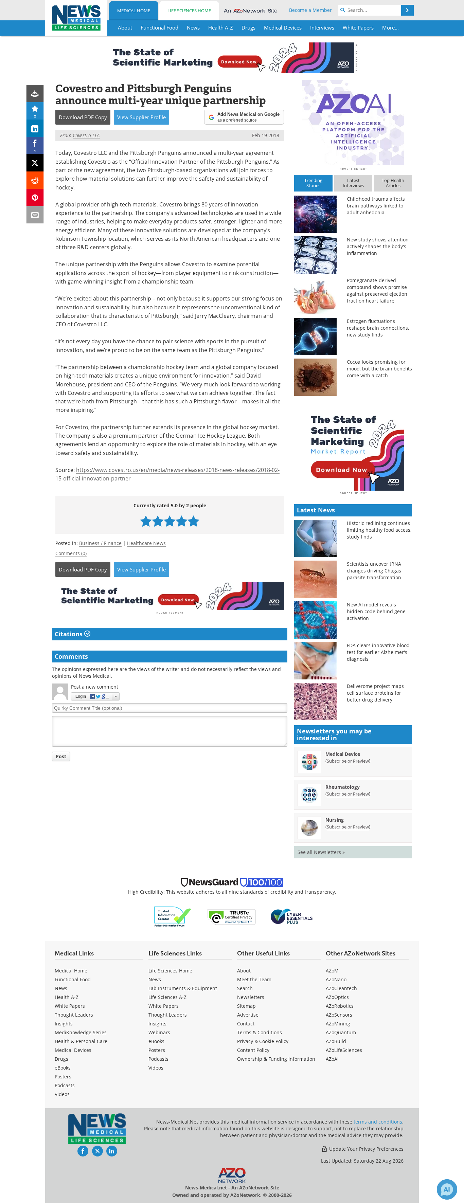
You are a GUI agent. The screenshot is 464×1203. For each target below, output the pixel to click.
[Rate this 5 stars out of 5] (193, 521)
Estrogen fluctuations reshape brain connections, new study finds (378, 328)
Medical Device (342, 754)
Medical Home (133, 10)
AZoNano (336, 979)
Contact (245, 1023)
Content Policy (253, 1050)
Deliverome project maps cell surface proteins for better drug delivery (375, 693)
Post (61, 756)
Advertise (247, 1014)
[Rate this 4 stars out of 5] (182, 521)
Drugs (61, 1059)
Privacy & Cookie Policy (262, 1041)
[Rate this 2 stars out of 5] (158, 521)
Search (245, 988)
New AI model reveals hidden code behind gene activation (376, 611)
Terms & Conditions (259, 1032)
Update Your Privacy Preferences (366, 1149)
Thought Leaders (74, 1014)
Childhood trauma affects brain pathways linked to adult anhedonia (376, 206)
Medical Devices (73, 1050)
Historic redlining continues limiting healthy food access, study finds (379, 530)
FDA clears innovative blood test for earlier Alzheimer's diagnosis (378, 652)
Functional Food (73, 979)
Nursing (334, 820)
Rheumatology (342, 787)
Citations (69, 634)
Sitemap (246, 1006)
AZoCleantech (341, 988)
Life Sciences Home (189, 10)
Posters (63, 1076)
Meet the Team (254, 979)
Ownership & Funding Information (276, 1059)
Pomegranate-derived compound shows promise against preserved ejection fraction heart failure (377, 290)
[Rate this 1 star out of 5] (146, 521)
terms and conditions (378, 1121)
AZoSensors (339, 1014)
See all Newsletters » (321, 852)
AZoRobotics (340, 1006)
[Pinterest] (35, 197)
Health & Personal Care (81, 1041)
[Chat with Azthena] (447, 1189)
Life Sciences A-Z (167, 997)
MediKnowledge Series (81, 1032)
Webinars (159, 1032)
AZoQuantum (341, 1032)
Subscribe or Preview (348, 761)
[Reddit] (35, 180)
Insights (64, 1023)
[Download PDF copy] (35, 93)
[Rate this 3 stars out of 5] (170, 521)
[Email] (35, 214)
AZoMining (338, 1023)
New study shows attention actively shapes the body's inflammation (378, 246)
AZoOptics (337, 997)
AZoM (332, 970)
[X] (35, 162)
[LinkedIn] (35, 128)
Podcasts (65, 1085)
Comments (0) (71, 553)
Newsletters (250, 997)
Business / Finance (100, 543)
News (61, 988)
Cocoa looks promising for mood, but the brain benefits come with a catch (379, 369)
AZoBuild (336, 1041)
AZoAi (332, 1059)
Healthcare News (146, 543)
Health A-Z (66, 997)
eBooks (63, 1067)
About (244, 970)
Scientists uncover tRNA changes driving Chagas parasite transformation (374, 571)
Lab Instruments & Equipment (182, 988)
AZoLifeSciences (344, 1050)
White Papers (70, 1006)
